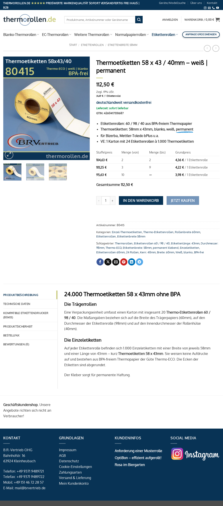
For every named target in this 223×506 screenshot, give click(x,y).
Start (73, 45)
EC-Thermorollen (55, 34)
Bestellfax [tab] (11, 335)
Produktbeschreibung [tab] (20, 295)
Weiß (179, 252)
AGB (62, 455)
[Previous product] (215, 48)
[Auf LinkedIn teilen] (131, 262)
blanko (188, 252)
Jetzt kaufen (183, 200)
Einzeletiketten (189, 247)
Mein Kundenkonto (74, 483)
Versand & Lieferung (75, 478)
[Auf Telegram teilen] (139, 262)
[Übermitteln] (139, 19)
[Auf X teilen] (108, 262)
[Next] (82, 108)
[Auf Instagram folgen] (205, 8)
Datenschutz (69, 461)
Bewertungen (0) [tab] (16, 344)
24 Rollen (132, 252)
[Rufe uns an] (213, 8)
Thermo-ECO (114, 247)
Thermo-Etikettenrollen (158, 232)
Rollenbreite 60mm (187, 232)
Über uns (196, 3)
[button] (202, 19)
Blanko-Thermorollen (19, 34)
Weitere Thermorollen (91, 34)
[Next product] (207, 48)
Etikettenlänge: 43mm (185, 243)
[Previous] (10, 108)
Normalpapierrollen (130, 34)
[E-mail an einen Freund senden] (115, 262)
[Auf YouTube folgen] (217, 8)
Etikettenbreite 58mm (122, 45)
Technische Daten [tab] (16, 304)
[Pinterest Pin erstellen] (123, 262)
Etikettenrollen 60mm (110, 252)
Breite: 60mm (165, 252)
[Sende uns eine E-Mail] (209, 8)
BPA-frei (199, 252)
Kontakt (212, 3)
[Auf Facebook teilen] (100, 262)
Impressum (67, 450)
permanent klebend (166, 247)
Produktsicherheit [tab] (17, 326)
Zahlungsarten (70, 472)
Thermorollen (124, 243)
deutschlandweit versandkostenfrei (123, 102)
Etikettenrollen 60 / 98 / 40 (152, 243)
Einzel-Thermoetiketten (127, 232)
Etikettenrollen (163, 34)
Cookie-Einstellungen (75, 466)
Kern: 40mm (148, 252)
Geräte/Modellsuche (172, 3)
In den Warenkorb (141, 200)
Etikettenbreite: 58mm (137, 247)
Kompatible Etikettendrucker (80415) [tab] (25, 315)
